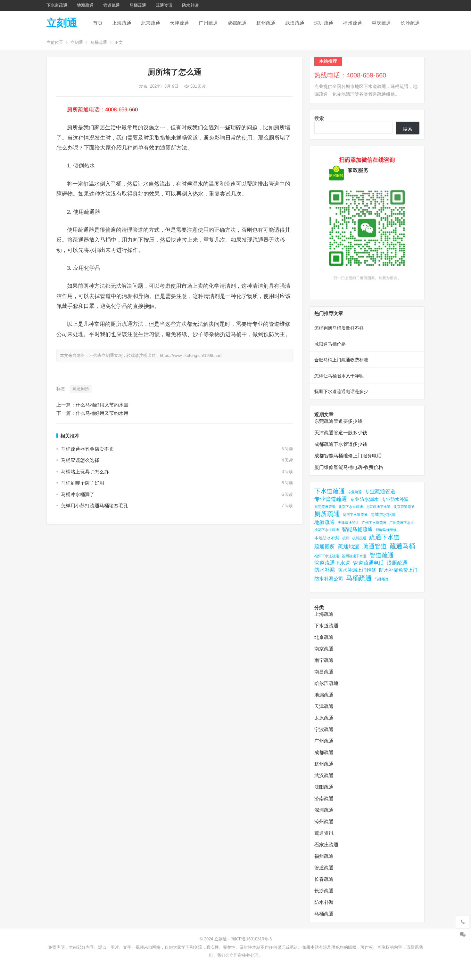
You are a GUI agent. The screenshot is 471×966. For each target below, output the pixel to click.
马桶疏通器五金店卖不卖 (87, 449)
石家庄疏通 (326, 844)
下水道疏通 (56, 5)
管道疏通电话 (368, 563)
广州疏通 (208, 23)
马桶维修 (382, 579)
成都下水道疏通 (326, 530)
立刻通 (61, 22)
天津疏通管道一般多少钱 (340, 432)
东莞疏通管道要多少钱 (338, 421)
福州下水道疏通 (326, 556)
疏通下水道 (384, 537)
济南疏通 (324, 798)
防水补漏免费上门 (398, 570)
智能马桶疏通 (357, 529)
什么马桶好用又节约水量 (102, 404)
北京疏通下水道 (378, 507)
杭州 (345, 538)
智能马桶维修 (386, 530)
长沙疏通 (410, 23)
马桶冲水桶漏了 (78, 494)
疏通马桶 (402, 546)
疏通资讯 (164, 5)
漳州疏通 (324, 821)
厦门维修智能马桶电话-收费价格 (348, 467)
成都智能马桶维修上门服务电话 (348, 455)
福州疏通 (352, 23)
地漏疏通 (85, 5)
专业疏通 (355, 492)
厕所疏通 (327, 513)
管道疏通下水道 (332, 563)
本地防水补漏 (326, 537)
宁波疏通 (324, 729)
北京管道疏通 (404, 507)
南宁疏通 (324, 660)
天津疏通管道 (348, 523)
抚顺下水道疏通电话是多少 (341, 391)
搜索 (319, 118)
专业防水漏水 (364, 499)
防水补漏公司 (328, 578)
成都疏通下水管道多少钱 (340, 444)
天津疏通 (179, 23)
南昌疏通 (324, 671)
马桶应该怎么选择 (80, 460)
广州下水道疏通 (374, 523)
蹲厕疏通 (397, 563)
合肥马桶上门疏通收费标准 (341, 359)
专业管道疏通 (330, 499)
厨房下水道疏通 (355, 515)
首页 (98, 23)
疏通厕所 (80, 388)
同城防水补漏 (382, 514)
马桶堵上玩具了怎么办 (85, 471)
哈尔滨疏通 (326, 683)
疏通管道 (374, 546)
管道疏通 (111, 5)
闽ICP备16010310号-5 (251, 939)
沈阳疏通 (324, 787)
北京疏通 (150, 23)
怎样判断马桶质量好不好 (339, 328)
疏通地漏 (348, 546)
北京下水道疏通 (350, 507)
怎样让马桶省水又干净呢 (339, 375)
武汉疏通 (294, 23)
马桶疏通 (137, 5)
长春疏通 (324, 879)
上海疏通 (121, 23)
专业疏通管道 (380, 491)
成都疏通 (237, 23)
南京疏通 (324, 648)
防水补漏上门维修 (357, 570)
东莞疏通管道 (324, 507)
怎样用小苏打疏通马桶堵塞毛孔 (94, 505)
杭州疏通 (266, 23)
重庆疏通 (381, 23)
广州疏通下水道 (401, 523)
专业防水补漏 (395, 499)
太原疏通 (324, 717)
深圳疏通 (323, 23)
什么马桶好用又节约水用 (102, 413)
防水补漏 (190, 5)
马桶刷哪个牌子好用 (82, 483)
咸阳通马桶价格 (330, 344)
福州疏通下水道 (354, 556)
